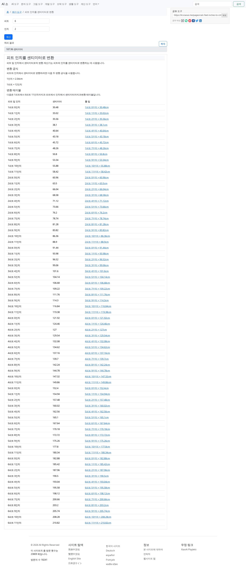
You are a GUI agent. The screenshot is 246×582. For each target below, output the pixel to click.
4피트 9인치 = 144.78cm (97, 370)
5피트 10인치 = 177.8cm (97, 446)
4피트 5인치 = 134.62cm (97, 347)
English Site (74, 558)
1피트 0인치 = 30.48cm (97, 107)
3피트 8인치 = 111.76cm (97, 294)
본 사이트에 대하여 (153, 549)
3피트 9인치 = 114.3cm (97, 300)
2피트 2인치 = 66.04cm (97, 189)
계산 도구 (86, 4)
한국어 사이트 (113, 546)
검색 (238, 4)
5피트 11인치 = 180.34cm (98, 452)
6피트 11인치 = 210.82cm (98, 522)
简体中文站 (74, 549)
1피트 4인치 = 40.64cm (97, 130)
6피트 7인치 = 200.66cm (97, 499)
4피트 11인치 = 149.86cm (98, 382)
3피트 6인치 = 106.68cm (97, 282)
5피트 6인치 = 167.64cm (97, 423)
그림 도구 (38, 4)
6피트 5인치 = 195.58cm (97, 487)
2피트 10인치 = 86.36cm (97, 236)
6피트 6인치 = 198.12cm (97, 493)
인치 (6, 29)
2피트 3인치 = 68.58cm (97, 195)
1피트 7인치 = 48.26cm (97, 148)
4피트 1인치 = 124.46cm (97, 323)
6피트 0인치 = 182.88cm (97, 458)
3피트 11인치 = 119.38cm (98, 312)
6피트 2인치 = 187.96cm (97, 470)
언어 (95, 4)
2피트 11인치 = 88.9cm (97, 241)
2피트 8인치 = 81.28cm (97, 224)
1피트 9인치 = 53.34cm (97, 160)
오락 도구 (62, 4)
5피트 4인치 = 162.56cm (97, 411)
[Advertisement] (200, 44)
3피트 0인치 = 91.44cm (97, 247)
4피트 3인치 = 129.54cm (97, 335)
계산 (8, 37)
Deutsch (110, 550)
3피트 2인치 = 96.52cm (97, 259)
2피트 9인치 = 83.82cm (97, 230)
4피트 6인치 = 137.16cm (97, 353)
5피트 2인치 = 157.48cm (97, 399)
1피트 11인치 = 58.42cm (97, 171)
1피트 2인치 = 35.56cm (97, 119)
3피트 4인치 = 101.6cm (97, 271)
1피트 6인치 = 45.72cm (97, 142)
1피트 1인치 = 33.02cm (97, 113)
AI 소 (5, 4)
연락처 (147, 554)
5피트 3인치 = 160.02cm (97, 405)
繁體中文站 (74, 554)
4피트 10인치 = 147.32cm (98, 376)
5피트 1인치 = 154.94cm (97, 394)
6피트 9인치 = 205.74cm (97, 511)
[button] (182, 20)
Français (110, 559)
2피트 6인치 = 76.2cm (96, 212)
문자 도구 (26, 4)
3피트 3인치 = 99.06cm (97, 265)
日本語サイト (75, 563)
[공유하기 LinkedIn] (200, 20)
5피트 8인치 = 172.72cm (97, 435)
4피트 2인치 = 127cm (96, 329)
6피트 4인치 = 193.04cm (97, 481)
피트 (6, 21)
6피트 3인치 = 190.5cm (97, 476)
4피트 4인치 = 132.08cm (97, 341)
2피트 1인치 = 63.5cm (96, 183)
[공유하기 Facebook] (193, 20)
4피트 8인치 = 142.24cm (97, 364)
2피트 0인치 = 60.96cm (97, 177)
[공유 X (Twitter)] (196, 20)
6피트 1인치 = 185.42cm (97, 464)
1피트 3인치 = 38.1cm (96, 124)
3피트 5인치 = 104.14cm (97, 277)
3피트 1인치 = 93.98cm (97, 253)
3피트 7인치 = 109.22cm (97, 288)
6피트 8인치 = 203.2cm (97, 505)
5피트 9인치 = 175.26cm (97, 440)
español (110, 555)
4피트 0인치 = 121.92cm (97, 318)
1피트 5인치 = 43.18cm (97, 136)
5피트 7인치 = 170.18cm (97, 429)
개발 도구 (50, 4)
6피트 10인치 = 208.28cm (98, 516)
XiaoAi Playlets (188, 549)
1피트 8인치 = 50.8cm (96, 154)
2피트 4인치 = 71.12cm (97, 201)
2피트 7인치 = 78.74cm (97, 218)
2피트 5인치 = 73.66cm (97, 206)
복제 (163, 43)
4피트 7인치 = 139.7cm (97, 359)
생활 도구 (74, 4)
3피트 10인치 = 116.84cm (98, 306)
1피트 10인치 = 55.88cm (97, 165)
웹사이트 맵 (149, 558)
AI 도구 (15, 4)
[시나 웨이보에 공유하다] (189, 20)
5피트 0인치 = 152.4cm (97, 388)
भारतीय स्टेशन (112, 564)
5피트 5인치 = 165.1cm (97, 417)
